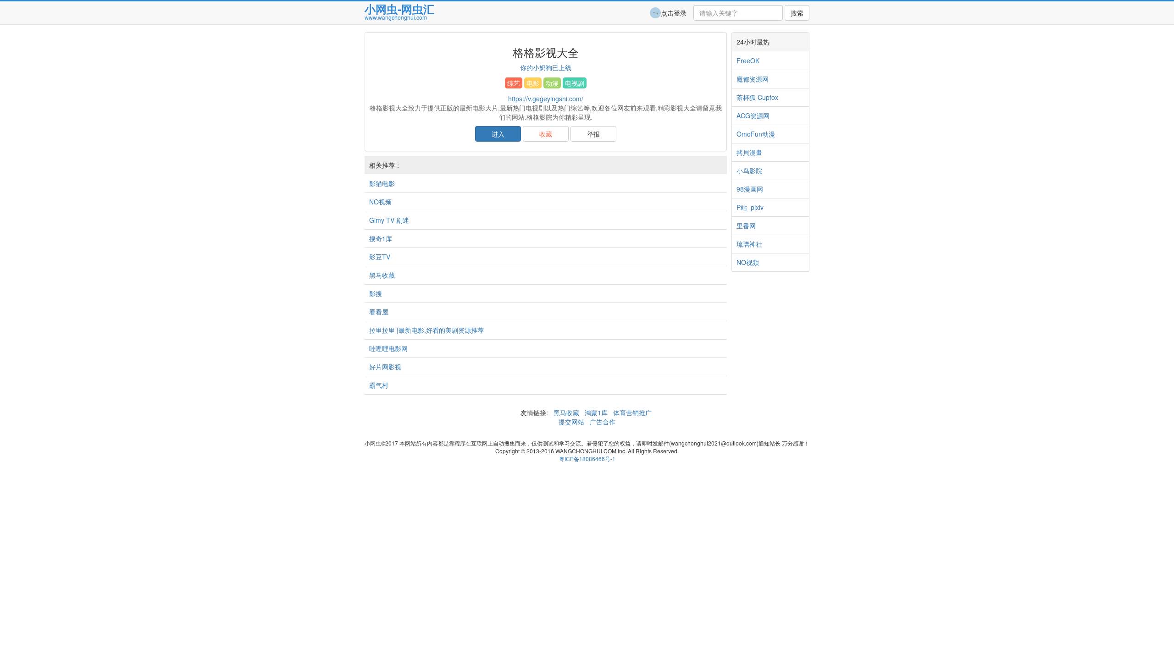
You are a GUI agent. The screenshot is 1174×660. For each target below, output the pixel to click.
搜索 (797, 12)
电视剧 (574, 83)
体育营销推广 (632, 412)
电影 (532, 83)
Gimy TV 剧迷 (389, 220)
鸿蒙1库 (596, 412)
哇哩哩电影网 (388, 348)
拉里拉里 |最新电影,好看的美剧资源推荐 (426, 330)
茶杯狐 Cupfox (757, 97)
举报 (593, 133)
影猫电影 (382, 183)
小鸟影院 (749, 170)
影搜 (375, 293)
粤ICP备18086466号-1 (587, 458)
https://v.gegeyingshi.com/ (545, 98)
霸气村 (378, 385)
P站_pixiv (750, 207)
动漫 (552, 83)
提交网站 (572, 421)
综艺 (513, 83)
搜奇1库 (380, 238)
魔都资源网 (753, 78)
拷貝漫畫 (749, 152)
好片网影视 (385, 366)
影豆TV (379, 256)
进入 (498, 133)
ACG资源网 (753, 115)
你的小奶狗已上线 (545, 67)
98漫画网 (750, 188)
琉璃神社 (749, 243)
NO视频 (380, 201)
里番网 (746, 225)
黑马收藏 (382, 275)
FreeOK (748, 60)
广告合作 (601, 421)
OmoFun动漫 (756, 133)
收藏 (545, 133)
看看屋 (378, 311)
